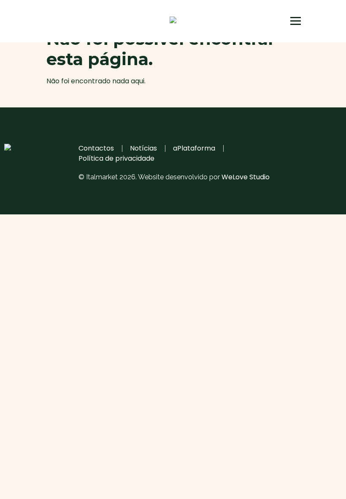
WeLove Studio (246, 177)
